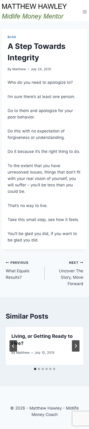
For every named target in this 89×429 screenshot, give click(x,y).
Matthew (19, 69)
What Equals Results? (17, 270)
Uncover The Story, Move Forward (71, 273)
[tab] (35, 369)
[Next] (76, 346)
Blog (12, 37)
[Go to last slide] (13, 346)
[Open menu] (84, 11)
